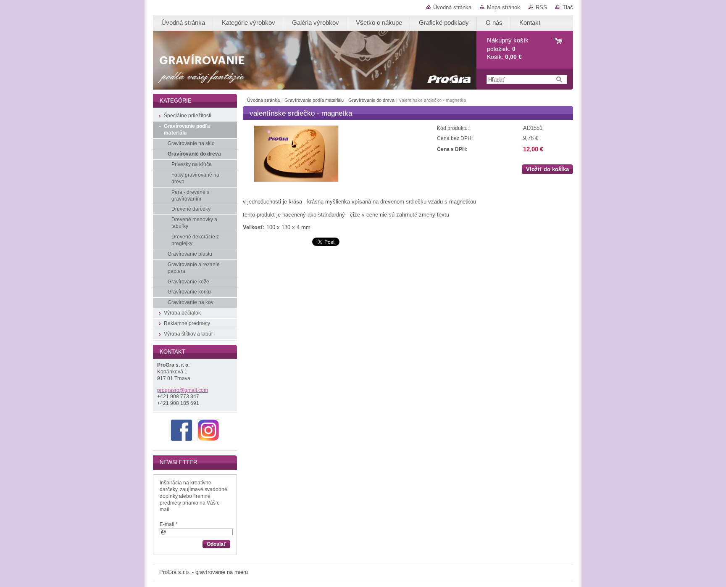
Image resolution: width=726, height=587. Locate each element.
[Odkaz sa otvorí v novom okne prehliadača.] (296, 180)
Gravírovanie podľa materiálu (314, 100)
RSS (541, 7)
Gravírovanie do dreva (371, 100)
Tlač (568, 7)
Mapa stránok (503, 7)
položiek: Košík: (508, 48)
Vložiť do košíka (547, 169)
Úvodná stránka (452, 7)
